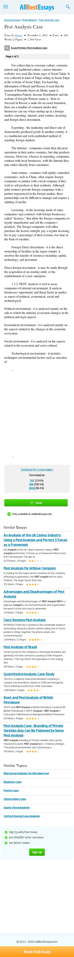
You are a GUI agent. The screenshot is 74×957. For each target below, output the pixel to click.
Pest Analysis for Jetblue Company (30, 568)
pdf (31, 484)
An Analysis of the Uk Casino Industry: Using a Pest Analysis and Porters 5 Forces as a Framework (35, 540)
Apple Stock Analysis (17, 807)
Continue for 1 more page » (37, 469)
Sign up (37, 852)
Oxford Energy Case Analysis (22, 816)
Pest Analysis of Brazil (20, 647)
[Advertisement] (37, 412)
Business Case (12, 782)
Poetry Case (11, 790)
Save (39, 503)
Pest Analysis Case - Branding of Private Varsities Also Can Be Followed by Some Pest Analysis (34, 730)
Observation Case (15, 799)
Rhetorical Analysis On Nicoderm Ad (26, 773)
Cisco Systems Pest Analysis (25, 620)
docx (32, 487)
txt (32, 480)
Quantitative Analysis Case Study (29, 674)
